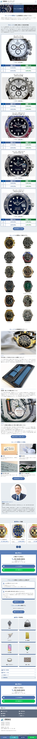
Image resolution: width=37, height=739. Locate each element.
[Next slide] (20, 547)
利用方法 (5, 737)
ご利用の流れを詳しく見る (18, 478)
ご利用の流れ (22, 711)
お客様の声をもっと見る (18, 601)
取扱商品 (3, 713)
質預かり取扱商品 (6, 3)
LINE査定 (32, 737)
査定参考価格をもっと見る (18, 228)
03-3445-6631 (19, 559)
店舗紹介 (3, 715)
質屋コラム (22, 715)
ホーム (1, 3)
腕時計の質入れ (13, 3)
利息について (22, 713)
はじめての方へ (5, 711)
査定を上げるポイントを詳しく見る (18, 436)
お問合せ (23, 737)
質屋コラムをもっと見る (18, 611)
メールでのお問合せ (18, 566)
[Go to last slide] (17, 547)
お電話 (14, 737)
